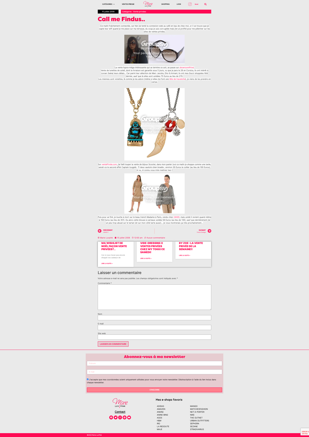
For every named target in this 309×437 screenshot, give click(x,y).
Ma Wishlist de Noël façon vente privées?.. (114, 246)
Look (179, 4)
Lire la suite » (107, 263)
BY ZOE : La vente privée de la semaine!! (191, 246)
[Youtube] (129, 417)
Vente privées (139, 11)
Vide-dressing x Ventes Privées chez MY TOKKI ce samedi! (152, 248)
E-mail (101, 324)
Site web (102, 333)
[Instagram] (120, 417)
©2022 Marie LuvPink (94, 435)
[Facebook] (111, 417)
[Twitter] (116, 417)
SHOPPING (165, 4)
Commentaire (105, 283)
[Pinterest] (124, 417)
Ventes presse (128, 4)
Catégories (107, 4)
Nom (100, 314)
